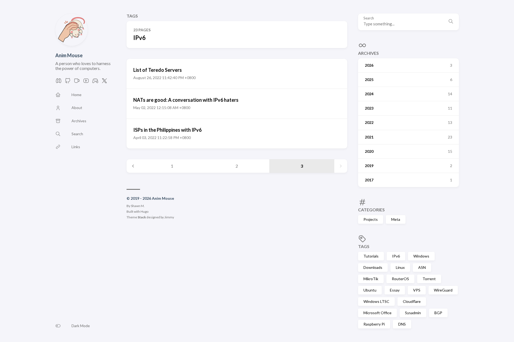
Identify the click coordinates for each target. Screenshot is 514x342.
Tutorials (371, 256)
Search (368, 18)
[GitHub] (67, 82)
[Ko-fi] (77, 82)
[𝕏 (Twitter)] (104, 82)
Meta (395, 219)
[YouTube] (86, 82)
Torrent (429, 278)
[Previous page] (133, 166)
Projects (370, 219)
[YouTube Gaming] (95, 82)
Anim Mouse (69, 55)
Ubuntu (369, 290)
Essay (395, 290)
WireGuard (443, 290)
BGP (438, 312)
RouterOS (400, 278)
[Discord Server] (58, 82)
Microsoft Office (377, 312)
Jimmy (169, 217)
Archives (368, 53)
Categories (371, 209)
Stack (142, 217)
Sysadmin (413, 312)
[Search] (451, 21)
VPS (416, 290)
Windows (421, 256)
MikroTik (370, 278)
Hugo (144, 211)
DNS (402, 324)
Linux (400, 267)
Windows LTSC (376, 301)
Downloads (372, 267)
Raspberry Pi (374, 324)
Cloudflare (412, 301)
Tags (363, 246)
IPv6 (396, 256)
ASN (422, 267)
